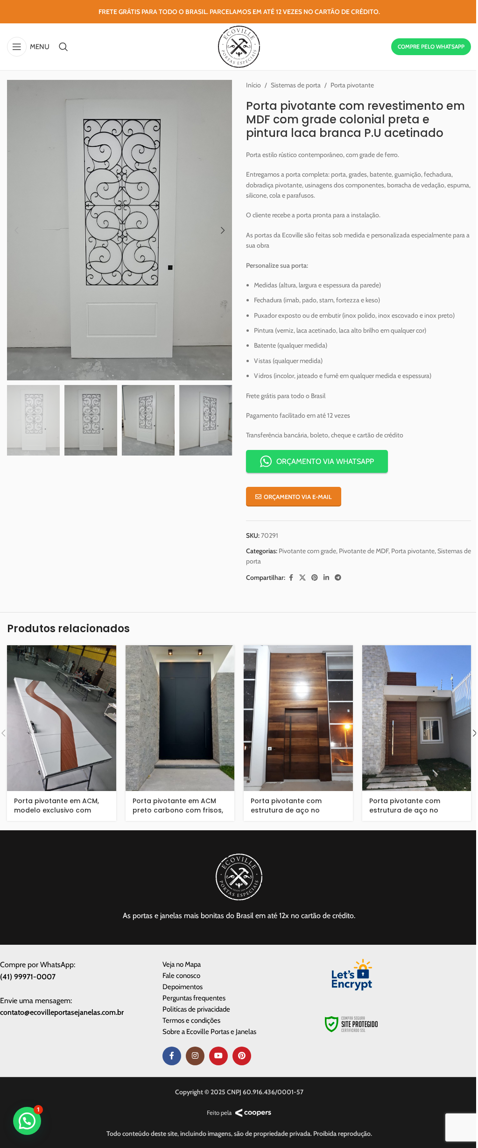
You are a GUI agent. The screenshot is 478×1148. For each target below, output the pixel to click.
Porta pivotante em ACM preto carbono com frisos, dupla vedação (178, 810)
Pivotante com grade (307, 551)
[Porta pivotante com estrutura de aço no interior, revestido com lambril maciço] (416, 718)
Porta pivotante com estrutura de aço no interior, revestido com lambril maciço (407, 814)
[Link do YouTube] (218, 1056)
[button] (16, 230)
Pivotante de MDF (363, 551)
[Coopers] (253, 1113)
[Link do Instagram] (195, 1056)
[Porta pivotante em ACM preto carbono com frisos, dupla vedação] (180, 718)
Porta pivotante (352, 85)
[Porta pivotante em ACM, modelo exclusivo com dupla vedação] (61, 718)
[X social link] (302, 577)
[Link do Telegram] (338, 577)
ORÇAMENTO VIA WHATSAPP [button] (325, 461)
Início (253, 85)
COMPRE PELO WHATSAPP (431, 46)
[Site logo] (239, 46)
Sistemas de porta (296, 85)
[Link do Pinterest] (315, 577)
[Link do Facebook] (290, 577)
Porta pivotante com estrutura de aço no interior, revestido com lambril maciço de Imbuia (294, 814)
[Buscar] (63, 46)
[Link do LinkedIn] (326, 577)
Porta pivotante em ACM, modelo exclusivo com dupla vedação (56, 810)
